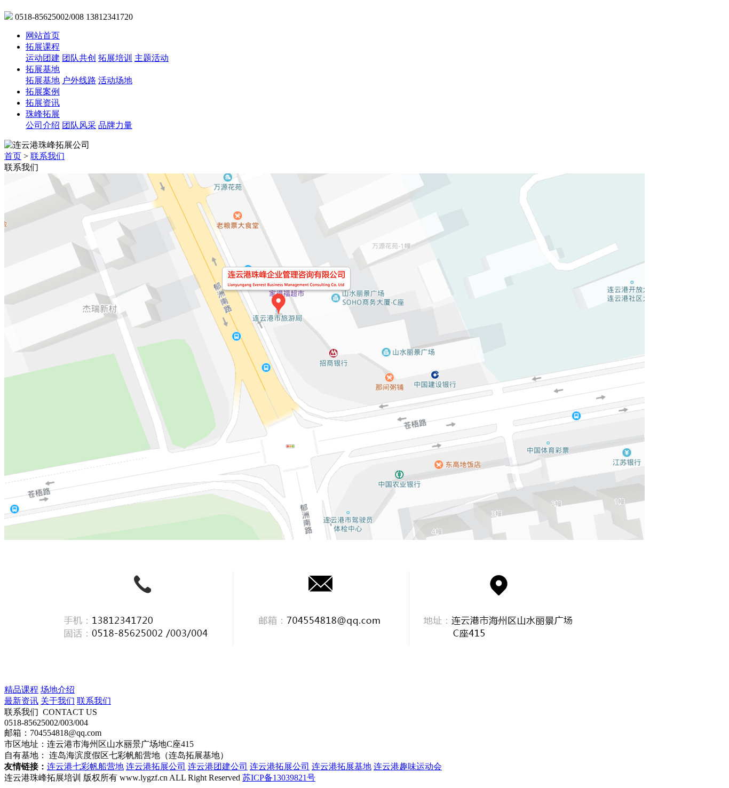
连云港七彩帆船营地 (85, 766)
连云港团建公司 (218, 766)
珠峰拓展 (43, 113)
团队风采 (79, 125)
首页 (12, 156)
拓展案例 (43, 91)
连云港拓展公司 (156, 766)
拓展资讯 (43, 102)
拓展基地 (43, 69)
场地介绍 (58, 689)
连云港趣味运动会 (408, 766)
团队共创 (79, 57)
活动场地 (115, 80)
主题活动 (151, 57)
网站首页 (43, 35)
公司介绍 (43, 125)
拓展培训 (115, 57)
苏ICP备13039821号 (278, 777)
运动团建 (43, 57)
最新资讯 (21, 700)
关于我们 (58, 700)
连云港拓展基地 (341, 766)
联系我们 (47, 156)
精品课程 (21, 689)
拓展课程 (43, 46)
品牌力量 (115, 125)
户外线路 (79, 80)
